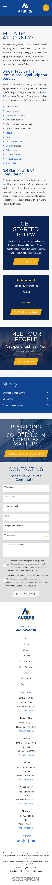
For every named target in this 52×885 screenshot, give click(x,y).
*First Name (9, 487)
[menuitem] (24, 393)
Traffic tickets (12, 163)
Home (26, 644)
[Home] (25, 7)
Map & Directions (26, 710)
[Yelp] (23, 841)
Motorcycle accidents (15, 115)
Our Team (26, 655)
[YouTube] (33, 841)
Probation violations (15, 141)
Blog (26, 672)
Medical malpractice (15, 159)
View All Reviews (26, 311)
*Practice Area (10, 535)
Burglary (10, 145)
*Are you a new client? (13, 525)
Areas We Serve (26, 667)
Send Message (26, 594)
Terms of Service (17, 585)
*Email (6, 516)
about (5, 184)
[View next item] (28, 302)
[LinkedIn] (18, 841)
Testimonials (26, 678)
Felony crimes (12, 150)
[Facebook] (28, 841)
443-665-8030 (26, 630)
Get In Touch (26, 261)
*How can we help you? (14, 544)
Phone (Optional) (11, 506)
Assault (9, 132)
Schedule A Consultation (26, 453)
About (26, 650)
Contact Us (26, 684)
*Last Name (9, 496)
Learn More (26, 361)
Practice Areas (25, 661)
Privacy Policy (31, 585)
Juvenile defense (14, 154)
